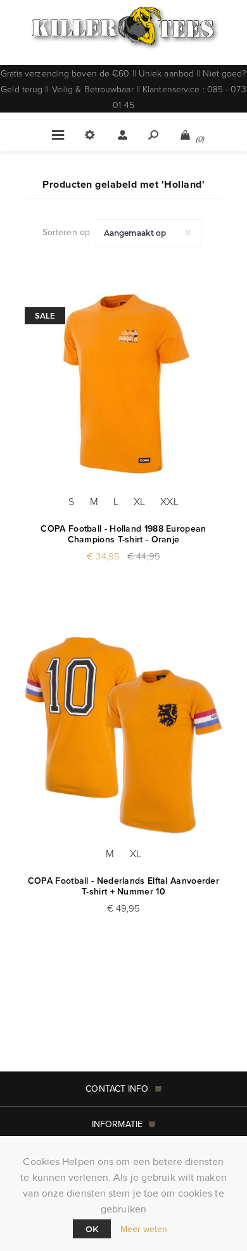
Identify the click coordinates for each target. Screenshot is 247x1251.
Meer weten (144, 1229)
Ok (92, 1229)
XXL (169, 501)
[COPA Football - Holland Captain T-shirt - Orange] (123, 735)
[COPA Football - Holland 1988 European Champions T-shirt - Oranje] (123, 383)
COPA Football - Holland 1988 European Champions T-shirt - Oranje (123, 534)
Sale (45, 316)
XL (139, 501)
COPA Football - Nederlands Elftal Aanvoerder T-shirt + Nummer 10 (123, 886)
